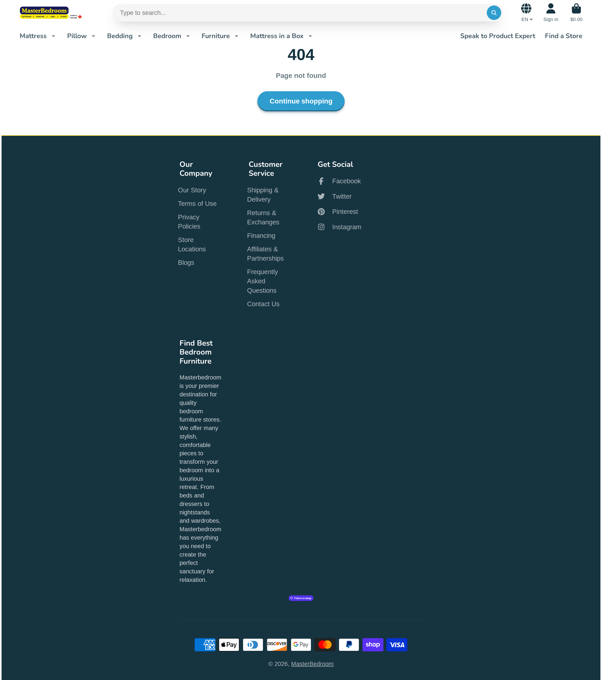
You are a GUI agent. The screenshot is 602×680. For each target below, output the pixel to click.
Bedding (120, 35)
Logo (51, 12)
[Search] (494, 12)
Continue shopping (301, 101)
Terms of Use (197, 203)
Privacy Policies (189, 221)
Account (550, 12)
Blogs (186, 262)
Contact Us (263, 304)
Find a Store (563, 35)
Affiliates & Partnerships (265, 253)
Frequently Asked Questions (262, 281)
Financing (261, 235)
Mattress (33, 35)
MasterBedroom (312, 663)
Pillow (77, 35)
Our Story (192, 190)
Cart (576, 12)
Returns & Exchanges (263, 217)
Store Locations (192, 244)
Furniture (216, 35)
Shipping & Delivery (263, 194)
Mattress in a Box (277, 35)
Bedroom (167, 35)
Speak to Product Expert (497, 35)
